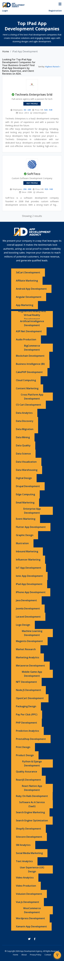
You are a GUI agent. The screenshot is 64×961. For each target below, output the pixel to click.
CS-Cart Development (28, 404)
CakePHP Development (29, 372)
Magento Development (29, 641)
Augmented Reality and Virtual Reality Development (32, 315)
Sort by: (48, 66)
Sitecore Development (29, 836)
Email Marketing (25, 502)
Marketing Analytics (27, 657)
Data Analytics (24, 412)
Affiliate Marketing (27, 280)
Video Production (26, 885)
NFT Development (26, 682)
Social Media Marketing (29, 853)
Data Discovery (24, 421)
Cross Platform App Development (32, 396)
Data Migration (24, 429)
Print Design (23, 747)
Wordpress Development (30, 918)
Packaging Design (26, 706)
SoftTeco (33, 174)
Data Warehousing (26, 470)
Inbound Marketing (27, 551)
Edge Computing (25, 494)
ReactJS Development (28, 779)
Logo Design (23, 624)
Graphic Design (24, 535)
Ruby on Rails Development (32, 796)
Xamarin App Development (31, 926)
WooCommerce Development (32, 910)
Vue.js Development (27, 902)
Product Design (25, 755)
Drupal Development (28, 486)
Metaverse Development (30, 665)
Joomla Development (28, 608)
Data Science (23, 453)
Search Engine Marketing (30, 812)
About (24, 954)
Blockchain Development (30, 355)
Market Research (26, 649)
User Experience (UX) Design (32, 869)
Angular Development (28, 297)
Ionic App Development (29, 576)
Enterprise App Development (32, 510)
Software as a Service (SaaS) (32, 804)
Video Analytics (25, 877)
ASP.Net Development (29, 331)
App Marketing (24, 305)
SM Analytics (23, 845)
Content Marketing (27, 388)
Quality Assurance (26, 771)
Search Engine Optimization (32, 820)
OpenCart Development (30, 698)
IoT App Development (28, 567)
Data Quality (23, 445)
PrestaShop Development (31, 739)
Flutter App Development (31, 527)
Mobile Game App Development (32, 673)
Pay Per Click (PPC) (26, 714)
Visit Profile (32, 103)
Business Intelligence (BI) (30, 364)
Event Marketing (25, 518)
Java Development (26, 600)
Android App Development (31, 288)
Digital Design (24, 478)
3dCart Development (28, 272)
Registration (55, 10)
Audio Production (26, 339)
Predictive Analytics (27, 730)
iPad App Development (29, 584)
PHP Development (26, 722)
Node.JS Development (28, 690)
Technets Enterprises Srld (33, 94)
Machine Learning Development (32, 633)
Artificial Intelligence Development (32, 323)
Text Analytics (24, 861)
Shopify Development (28, 828)
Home (5, 51)
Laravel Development (28, 616)
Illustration (22, 543)
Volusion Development (29, 893)
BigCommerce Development (32, 347)
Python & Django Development (32, 763)
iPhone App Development (31, 592)
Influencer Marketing (28, 559)
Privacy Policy (35, 954)
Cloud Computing (26, 380)
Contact (48, 954)
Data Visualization (26, 461)
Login (5, 10)
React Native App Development (32, 788)
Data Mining (23, 437)
